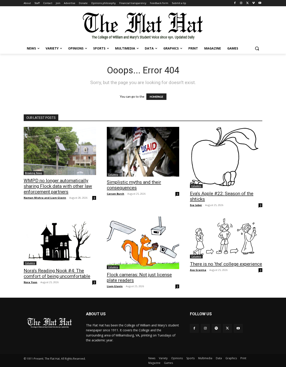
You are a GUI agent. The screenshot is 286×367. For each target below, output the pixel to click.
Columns (113, 174)
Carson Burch (115, 193)
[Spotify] (216, 328)
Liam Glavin (115, 286)
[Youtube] (259, 3)
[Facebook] (235, 3)
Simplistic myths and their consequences (134, 184)
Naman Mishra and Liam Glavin (45, 197)
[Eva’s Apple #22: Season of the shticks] (226, 157)
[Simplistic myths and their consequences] (143, 152)
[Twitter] (247, 3)
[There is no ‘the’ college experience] (226, 237)
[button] (257, 48)
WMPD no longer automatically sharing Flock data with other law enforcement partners (58, 186)
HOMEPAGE (156, 96)
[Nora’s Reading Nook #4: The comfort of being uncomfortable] (60, 240)
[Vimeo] (253, 3)
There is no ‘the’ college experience (226, 264)
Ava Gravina (198, 270)
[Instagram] (241, 3)
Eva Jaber (196, 205)
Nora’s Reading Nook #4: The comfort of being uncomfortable (57, 273)
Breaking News (33, 173)
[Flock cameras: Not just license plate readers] (143, 242)
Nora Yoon (30, 282)
